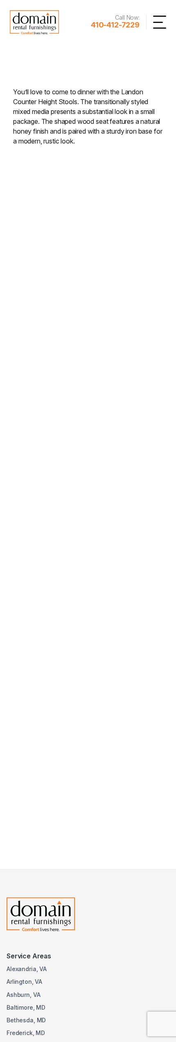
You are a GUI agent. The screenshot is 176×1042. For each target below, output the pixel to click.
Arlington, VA (24, 981)
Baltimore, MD (26, 1007)
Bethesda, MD (26, 1020)
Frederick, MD (26, 1032)
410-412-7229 (115, 24)
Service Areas (29, 956)
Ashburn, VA (23, 994)
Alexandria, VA (27, 968)
